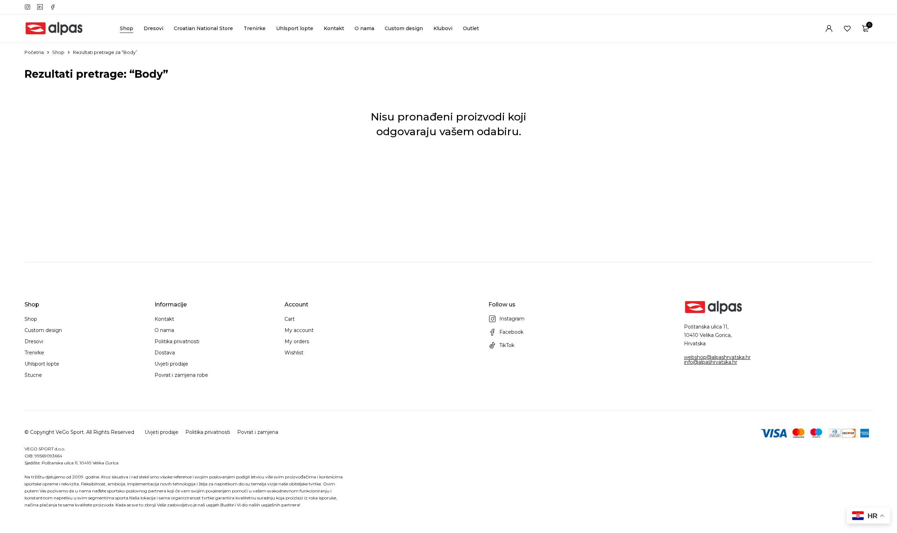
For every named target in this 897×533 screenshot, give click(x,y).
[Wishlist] (847, 28)
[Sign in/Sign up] (829, 28)
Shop (58, 52)
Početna (34, 52)
